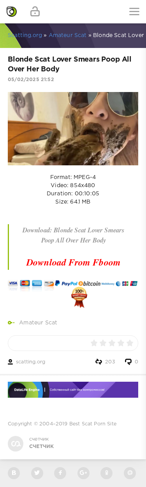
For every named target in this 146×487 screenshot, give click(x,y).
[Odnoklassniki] (106, 473)
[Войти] (35, 11)
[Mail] (130, 473)
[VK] (14, 473)
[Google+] (83, 473)
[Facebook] (60, 473)
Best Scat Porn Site (92, 424)
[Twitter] (37, 473)
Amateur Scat (38, 323)
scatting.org (30, 362)
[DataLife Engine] (11, 11)
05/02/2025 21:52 (31, 80)
